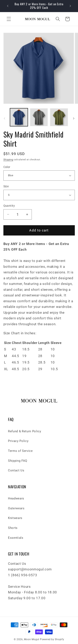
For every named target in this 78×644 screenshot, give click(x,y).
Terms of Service (20, 451)
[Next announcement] (70, 5)
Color (6, 167)
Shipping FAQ (17, 461)
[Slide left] (4, 118)
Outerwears (16, 508)
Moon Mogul (31, 639)
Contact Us (16, 470)
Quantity (9, 205)
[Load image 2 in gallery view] (39, 117)
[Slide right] (73, 118)
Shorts (13, 528)
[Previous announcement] (7, 5)
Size (6, 186)
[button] (9, 19)
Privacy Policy (18, 441)
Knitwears (15, 518)
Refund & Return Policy (24, 431)
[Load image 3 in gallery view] (59, 117)
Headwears (16, 498)
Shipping (8, 159)
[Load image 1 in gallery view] (19, 117)
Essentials (15, 538)
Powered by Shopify (52, 639)
